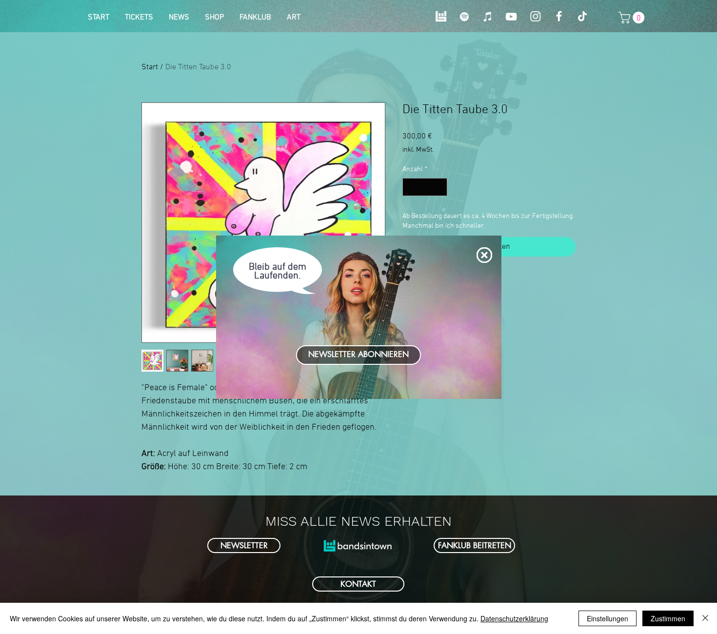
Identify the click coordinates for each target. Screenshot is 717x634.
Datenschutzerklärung (514, 618)
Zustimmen (668, 618)
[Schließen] (705, 618)
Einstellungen (607, 618)
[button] (484, 255)
